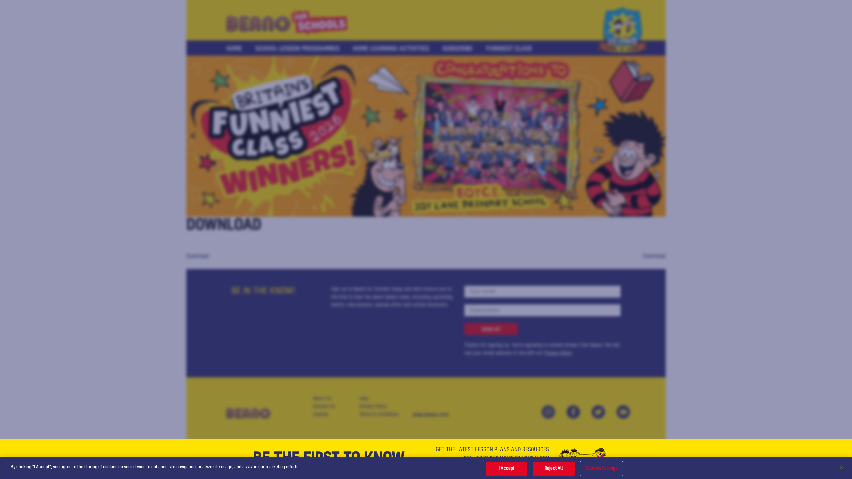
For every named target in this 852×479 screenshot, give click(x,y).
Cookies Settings (601, 468)
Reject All (554, 468)
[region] (426, 468)
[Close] (841, 467)
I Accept (506, 468)
